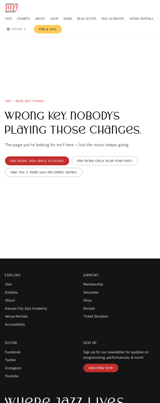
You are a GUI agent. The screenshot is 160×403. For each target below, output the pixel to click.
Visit (8, 18)
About (40, 18)
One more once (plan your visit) (104, 161)
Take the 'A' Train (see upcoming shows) (43, 172)
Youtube (11, 375)
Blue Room (87, 18)
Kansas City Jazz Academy (26, 308)
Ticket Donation (96, 316)
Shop (54, 18)
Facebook (13, 352)
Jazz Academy (112, 18)
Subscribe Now (103, 368)
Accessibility (15, 324)
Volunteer (91, 292)
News (68, 18)
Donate (89, 308)
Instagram (13, 368)
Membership (93, 284)
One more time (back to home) (37, 161)
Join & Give (48, 29)
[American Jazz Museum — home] (11, 7)
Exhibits (24, 18)
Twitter (10, 359)
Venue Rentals (141, 18)
